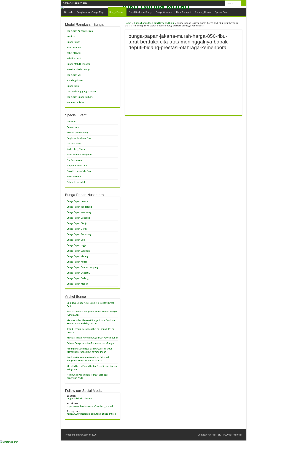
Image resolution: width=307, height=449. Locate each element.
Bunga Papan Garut (77, 228)
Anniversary (73, 127)
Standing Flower (203, 12)
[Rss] (215, 3)
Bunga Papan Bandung (78, 217)
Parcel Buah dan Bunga (140, 12)
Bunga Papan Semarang (79, 234)
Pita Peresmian (74, 160)
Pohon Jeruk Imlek (76, 182)
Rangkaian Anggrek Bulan (80, 31)
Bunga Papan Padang (78, 278)
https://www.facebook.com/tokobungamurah (90, 406)
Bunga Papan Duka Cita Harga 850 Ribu (154, 23)
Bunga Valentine (164, 12)
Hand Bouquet (183, 12)
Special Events (222, 12)
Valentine (71, 121)
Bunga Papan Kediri (77, 261)
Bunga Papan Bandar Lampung (82, 267)
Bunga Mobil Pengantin (78, 64)
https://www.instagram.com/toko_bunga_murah (91, 413)
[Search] (243, 3)
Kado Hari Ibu (74, 176)
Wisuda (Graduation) (77, 132)
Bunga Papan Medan (77, 283)
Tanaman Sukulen (76, 102)
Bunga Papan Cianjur (77, 223)
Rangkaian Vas (74, 75)
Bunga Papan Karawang (79, 212)
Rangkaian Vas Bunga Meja (90, 12)
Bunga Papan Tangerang (79, 206)
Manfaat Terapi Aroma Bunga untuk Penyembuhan (92, 337)
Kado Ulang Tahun (76, 149)
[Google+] (219, 3)
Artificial (71, 36)
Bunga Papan (116, 12)
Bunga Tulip (73, 86)
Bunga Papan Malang (77, 256)
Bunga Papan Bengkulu (78, 272)
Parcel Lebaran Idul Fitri (79, 171)
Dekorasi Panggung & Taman (81, 91)
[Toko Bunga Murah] (153, 7)
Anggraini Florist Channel (79, 398)
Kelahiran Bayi (74, 58)
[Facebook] (222, 3)
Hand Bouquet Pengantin (79, 154)
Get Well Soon (74, 143)
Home (128, 23)
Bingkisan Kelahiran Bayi (79, 138)
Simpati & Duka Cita (77, 165)
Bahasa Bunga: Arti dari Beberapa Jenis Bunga (90, 343)
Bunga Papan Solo (76, 239)
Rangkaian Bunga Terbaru (80, 97)
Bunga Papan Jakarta (77, 201)
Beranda (68, 12)
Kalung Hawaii (74, 53)
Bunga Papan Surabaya (78, 250)
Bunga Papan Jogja (76, 245)
